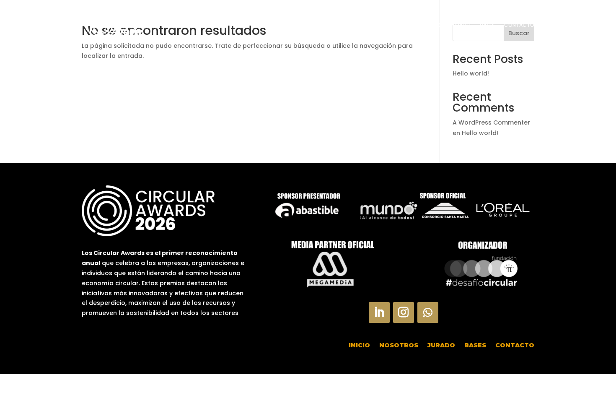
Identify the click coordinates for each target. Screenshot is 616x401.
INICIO (396, 25)
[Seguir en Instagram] (403, 312)
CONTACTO (519, 25)
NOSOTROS (427, 25)
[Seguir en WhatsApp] (427, 312)
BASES (487, 25)
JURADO (460, 25)
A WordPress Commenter (491, 122)
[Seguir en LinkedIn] (379, 312)
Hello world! (471, 73)
